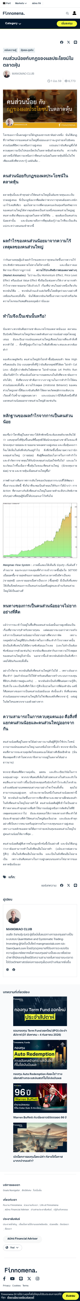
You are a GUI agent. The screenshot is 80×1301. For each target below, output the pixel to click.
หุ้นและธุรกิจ (27, 50)
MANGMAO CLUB (19, 929)
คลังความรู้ (10, 50)
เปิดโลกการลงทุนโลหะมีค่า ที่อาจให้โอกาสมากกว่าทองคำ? (38, 1159)
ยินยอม (70, 1296)
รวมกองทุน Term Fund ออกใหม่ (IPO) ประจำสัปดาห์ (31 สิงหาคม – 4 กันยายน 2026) (40, 1033)
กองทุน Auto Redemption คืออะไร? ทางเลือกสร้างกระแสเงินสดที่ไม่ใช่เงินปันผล (37, 1076)
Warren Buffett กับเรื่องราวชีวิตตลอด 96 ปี (40, 1117)
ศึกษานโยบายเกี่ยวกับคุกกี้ (20, 1298)
